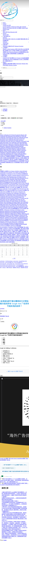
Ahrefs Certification (5, 135)
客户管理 (23, 228)
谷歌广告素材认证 (20, 159)
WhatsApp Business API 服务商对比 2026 (19, 52)
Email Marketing (5, 181)
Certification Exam (12, 136)
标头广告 (20, 234)
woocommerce (5, 227)
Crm (3, 179)
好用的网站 (18, 228)
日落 (5, 97)
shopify (3, 217)
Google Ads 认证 (7, 25)
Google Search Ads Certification (13, 143)
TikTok (18, 155)
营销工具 (9, 237)
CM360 (13, 178)
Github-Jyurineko (7, 127)
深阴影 (5, 94)
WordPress (11, 227)
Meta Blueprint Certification (11, 150)
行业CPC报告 (6, 53)
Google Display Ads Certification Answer (8, 264)
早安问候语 (5, 65)
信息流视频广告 (21, 227)
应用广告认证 (8, 231)
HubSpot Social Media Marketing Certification (12, 148)
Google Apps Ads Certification (15, 141)
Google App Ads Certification (9, 199)
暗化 (8, 97)
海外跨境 (6, 236)
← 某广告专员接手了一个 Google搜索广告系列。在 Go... (14, 464)
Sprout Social (8, 218)
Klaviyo (3, 213)
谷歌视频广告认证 (20, 162)
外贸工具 (12, 228)
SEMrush (5, 41)
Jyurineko (2, 308)
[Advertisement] (14, 284)
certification (4, 176)
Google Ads (15, 185)
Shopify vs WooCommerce (9, 49)
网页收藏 (10, 63)
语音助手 (23, 237)
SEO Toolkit (19, 216)
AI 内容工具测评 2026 (16, 50)
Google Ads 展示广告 (14, 188)
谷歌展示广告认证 (9, 159)
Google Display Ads (16, 200)
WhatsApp (5, 46)
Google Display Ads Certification (10, 142)
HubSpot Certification (15, 145)
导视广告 (5, 230)
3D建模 (2, 171)
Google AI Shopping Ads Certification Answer (12, 194)
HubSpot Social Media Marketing (14, 212)
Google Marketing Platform (12, 203)
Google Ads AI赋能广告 (17, 187)
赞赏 (1, 375)
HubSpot (5, 37)
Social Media (14, 217)
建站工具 (15, 231)
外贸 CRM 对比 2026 (20, 49)
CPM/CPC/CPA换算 (15, 39)
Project (3, 151)
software (3, 218)
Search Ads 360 (12, 28)
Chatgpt (20, 176)
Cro (6, 179)
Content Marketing (21, 178)
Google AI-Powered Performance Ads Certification (12, 139)
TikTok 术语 (6, 34)
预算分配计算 (24, 39)
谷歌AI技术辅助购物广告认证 (12, 158)
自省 (5, 237)
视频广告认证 (16, 237)
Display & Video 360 (16, 26)
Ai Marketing (22, 172)
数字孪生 (7, 233)
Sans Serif (3, 91)
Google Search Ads (19, 264)
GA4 (21, 183)
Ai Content (16, 172)
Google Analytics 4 (7, 26)
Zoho (15, 227)
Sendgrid (9, 216)
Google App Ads (3, 263)
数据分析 (12, 233)
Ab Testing (12, 171)
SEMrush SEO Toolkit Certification (15, 153)
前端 (8, 156)
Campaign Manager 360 (18, 175)
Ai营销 (3, 175)
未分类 (24, 156)
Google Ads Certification (19, 137)
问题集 (14, 63)
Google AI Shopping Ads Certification (14, 138)
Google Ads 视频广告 (8, 191)
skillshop (8, 217)
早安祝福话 (18, 233)
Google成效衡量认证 (16, 208)
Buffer (10, 175)
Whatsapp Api (5, 222)
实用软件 (5, 63)
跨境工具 (14, 240)
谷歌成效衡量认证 (14, 160)
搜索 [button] (2, 106)
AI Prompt (13, 135)
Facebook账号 (15, 183)
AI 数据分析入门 (8, 61)
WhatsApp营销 (15, 224)
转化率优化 (3, 242)
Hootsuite (7, 210)
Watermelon (18, 63)
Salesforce (17, 215)
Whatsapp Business (13, 222)
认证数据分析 (20, 53)
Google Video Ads (16, 205)
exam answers (13, 181)
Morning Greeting (13, 65)
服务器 (10, 234)
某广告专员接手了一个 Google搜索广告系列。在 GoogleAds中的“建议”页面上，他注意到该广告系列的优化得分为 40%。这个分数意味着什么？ (14, 480)
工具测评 (19, 156)
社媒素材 (23, 236)
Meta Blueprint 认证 (12, 32)
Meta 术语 (5, 32)
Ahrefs (22, 171)
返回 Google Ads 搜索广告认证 (15, 371)
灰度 (11, 97)
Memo (2, 150)
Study (3, 155)
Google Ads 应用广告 (12, 190)
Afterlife (17, 171)
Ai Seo (14, 173)
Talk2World (8, 155)
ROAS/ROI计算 (6, 39)
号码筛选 (5, 55)
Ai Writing (19, 173)
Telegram (16, 46)
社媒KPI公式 (11, 46)
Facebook (21, 46)
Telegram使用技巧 (6, 220)
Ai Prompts (10, 173)
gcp (25, 183)
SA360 (12, 215)
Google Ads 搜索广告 (5, 458)
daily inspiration (11, 179)
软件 (8, 242)
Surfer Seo (15, 218)
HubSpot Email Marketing (12, 211)
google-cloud (6, 208)
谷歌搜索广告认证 (4, 316)
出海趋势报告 (13, 53)
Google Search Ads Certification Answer (7, 266)
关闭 (1, 97)
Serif (7, 91)
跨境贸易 (26, 240)
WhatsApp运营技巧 (6, 225)
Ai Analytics (10, 172)
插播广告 (21, 231)
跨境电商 (20, 240)
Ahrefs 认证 (5, 43)
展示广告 (11, 230)
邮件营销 (12, 242)
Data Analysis (18, 179)
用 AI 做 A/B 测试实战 (13, 59)
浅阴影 (2, 94)
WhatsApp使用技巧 (6, 224)
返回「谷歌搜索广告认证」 (8, 468)
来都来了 (14, 234)
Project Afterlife (8, 151)
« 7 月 (14, 258)
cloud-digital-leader (6, 178)
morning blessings (5, 215)
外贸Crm (6, 228)
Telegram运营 (15, 220)
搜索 (1, 79)
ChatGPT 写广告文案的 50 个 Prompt (11, 58)
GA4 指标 (18, 28)
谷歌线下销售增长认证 (8, 162)
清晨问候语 (12, 236)
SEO (14, 216)
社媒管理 (18, 236)
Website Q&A (25, 63)
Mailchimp (8, 213)
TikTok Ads (9, 221)
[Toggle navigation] (0, 70)
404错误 (7, 171)
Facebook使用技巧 (6, 183)
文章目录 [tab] (5, 109)
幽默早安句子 (23, 230)
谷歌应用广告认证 (14, 239)
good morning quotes (14, 184)
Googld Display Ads (6, 185)
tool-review (15, 221)
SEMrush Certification (6, 152)
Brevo (6, 175)
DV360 (19, 180)
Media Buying (14, 213)
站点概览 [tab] (5, 110)
